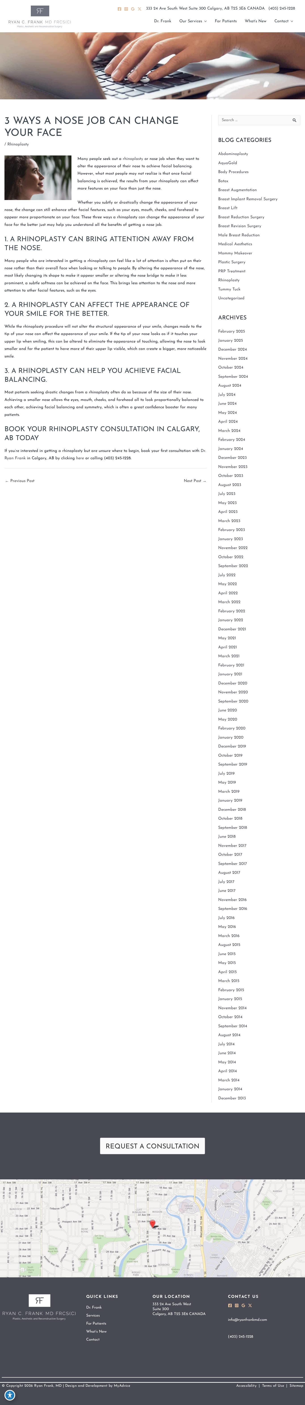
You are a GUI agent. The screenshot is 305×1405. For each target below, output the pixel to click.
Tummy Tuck (229, 290)
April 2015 (227, 972)
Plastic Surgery (231, 262)
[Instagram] (126, 9)
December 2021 (232, 629)
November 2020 (233, 692)
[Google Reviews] (133, 9)
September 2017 (232, 864)
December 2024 (232, 350)
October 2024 (230, 368)
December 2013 (232, 1099)
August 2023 (229, 485)
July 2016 (226, 918)
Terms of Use (273, 1386)
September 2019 (232, 765)
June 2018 (227, 837)
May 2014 (227, 1062)
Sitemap (296, 1386)
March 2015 (228, 981)
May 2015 (227, 963)
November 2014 (232, 1008)
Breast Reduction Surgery (241, 217)
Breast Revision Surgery (239, 226)
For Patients (96, 1323)
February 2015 (231, 990)
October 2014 (230, 1017)
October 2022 (230, 557)
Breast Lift (227, 208)
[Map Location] (152, 1228)
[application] (204, 21)
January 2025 (230, 341)
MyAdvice (121, 1386)
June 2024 (227, 404)
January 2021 (230, 674)
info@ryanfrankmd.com (247, 1320)
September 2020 (233, 702)
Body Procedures (233, 172)
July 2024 (227, 395)
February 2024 (231, 440)
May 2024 (227, 413)
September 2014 (232, 1026)
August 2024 (229, 386)
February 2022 (231, 611)
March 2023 (229, 521)
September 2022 (233, 566)
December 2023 (232, 458)
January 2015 (230, 999)
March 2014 (229, 1080)
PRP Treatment (231, 272)
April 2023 (228, 512)
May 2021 (227, 638)
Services (93, 1315)
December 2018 (232, 810)
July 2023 (226, 494)
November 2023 (232, 467)
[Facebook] (119, 9)
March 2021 (229, 656)
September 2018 (232, 828)
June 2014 (227, 1053)
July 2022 (227, 575)
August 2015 (229, 945)
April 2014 (227, 1071)
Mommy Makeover (235, 253)
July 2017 (226, 882)
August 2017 (229, 873)
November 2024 (233, 359)
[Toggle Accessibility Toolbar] (9, 1395)
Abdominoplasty (233, 154)
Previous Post (19, 481)
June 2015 (227, 954)
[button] (193, 21)
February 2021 (231, 666)
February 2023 (231, 530)
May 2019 (227, 783)
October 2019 (230, 756)
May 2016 (227, 927)
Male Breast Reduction (239, 235)
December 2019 (232, 747)
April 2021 (227, 647)
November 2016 (232, 900)
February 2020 (231, 729)
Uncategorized (231, 298)
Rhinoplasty (18, 145)
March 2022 (229, 602)
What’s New (96, 1332)
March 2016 (229, 936)
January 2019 (230, 801)
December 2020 (232, 684)
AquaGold (227, 163)
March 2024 (229, 431)
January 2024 (230, 449)
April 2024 (228, 422)
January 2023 (230, 539)
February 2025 (231, 332)
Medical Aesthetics (235, 244)
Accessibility (246, 1386)
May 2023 (227, 503)
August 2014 (229, 1035)
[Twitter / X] (140, 9)
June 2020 (227, 711)
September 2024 (233, 377)
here (80, 458)
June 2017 (227, 891)
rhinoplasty (133, 159)
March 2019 (229, 792)
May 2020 (227, 720)
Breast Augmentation (237, 190)
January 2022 (230, 620)
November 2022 (233, 548)
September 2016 (232, 909)
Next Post (195, 481)
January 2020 (230, 738)
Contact (93, 1340)
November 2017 (232, 846)
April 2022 (228, 593)
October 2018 (230, 819)
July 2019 (226, 774)
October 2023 (230, 476)
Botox (223, 181)
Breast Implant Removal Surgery (248, 199)
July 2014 (226, 1044)
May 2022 (227, 584)
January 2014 (230, 1089)
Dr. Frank (94, 1307)
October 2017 (230, 855)
